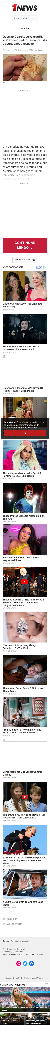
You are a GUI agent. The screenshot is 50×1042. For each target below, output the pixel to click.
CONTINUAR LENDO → (25, 245)
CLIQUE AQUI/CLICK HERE (32, 954)
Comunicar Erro (23, 260)
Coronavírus (14, 923)
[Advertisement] (25, 117)
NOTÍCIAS (13, 919)
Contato (6, 941)
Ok (25, 433)
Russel (40, 50)
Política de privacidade (20, 941)
